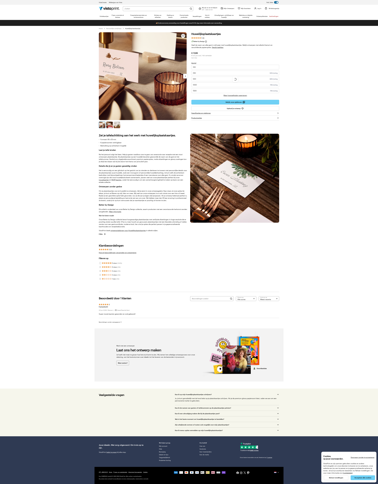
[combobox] (156, 8)
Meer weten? (122, 363)
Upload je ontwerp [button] (234, 108)
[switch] (272, 2)
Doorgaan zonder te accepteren (362, 457)
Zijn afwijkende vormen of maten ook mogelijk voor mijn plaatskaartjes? (202, 425)
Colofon (145, 472)
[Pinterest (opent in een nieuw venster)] (248, 473)
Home (101, 28)
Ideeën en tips (163, 454)
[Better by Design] (206, 41)
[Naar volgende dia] (185, 76)
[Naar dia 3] (117, 125)
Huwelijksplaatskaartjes (133, 28)
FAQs (101, 234)
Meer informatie (115, 212)
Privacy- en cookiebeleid (120, 472)
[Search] (231, 299)
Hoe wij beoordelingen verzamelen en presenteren (117, 253)
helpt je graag (111, 452)
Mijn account (163, 446)
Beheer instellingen (336, 478)
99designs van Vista (115, 2)
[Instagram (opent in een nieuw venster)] (241, 473)
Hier (198, 23)
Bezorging (162, 452)
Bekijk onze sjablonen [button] (234, 102)
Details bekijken (217, 47)
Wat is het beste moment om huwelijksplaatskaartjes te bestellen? (199, 419)
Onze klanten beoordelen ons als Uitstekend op (256, 457)
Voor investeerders (205, 452)
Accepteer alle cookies (362, 478)
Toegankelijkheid (164, 457)
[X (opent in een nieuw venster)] (245, 473)
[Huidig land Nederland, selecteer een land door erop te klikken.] (276, 472)
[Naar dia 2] (109, 125)
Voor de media (204, 454)
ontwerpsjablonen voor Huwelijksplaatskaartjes (128, 230)
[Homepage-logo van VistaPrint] (109, 8)
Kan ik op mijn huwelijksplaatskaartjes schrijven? (193, 394)
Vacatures (202, 449)
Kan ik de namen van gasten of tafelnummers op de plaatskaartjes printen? (203, 408)
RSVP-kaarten (116, 180)
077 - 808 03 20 (103, 472)
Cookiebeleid (347, 473)
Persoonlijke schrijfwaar (114, 28)
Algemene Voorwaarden (135, 472)
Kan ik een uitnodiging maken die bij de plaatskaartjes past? (197, 413)
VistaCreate (103, 2)
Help (160, 449)
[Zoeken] (191, 9)
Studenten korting (165, 460)
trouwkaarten (104, 180)
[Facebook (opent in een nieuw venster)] (237, 473)
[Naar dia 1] (102, 125)
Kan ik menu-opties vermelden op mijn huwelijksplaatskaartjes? (199, 430)
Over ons (202, 446)
